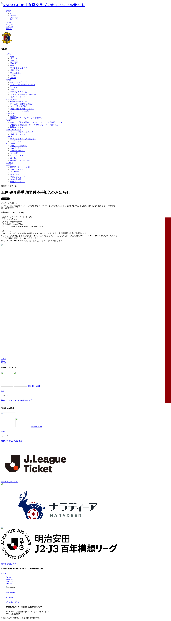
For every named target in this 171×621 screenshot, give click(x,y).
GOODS (9, 137)
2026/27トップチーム (18, 82)
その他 (13, 78)
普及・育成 (15, 70)
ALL (12, 13)
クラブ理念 (15, 172)
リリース (14, 15)
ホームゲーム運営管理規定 (21, 104)
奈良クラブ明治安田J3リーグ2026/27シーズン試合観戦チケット (36, 122)
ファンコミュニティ (18, 68)
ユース (13, 158)
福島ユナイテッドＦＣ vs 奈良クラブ (16, 400)
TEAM (8, 80)
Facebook (9, 27)
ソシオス (14, 87)
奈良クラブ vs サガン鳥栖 (11, 441)
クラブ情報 (15, 174)
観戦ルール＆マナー (18, 101)
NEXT (3, 363)
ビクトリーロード (17, 97)
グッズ (13, 65)
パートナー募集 (16, 169)
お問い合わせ (10, 592)
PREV (3, 359)
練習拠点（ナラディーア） (21, 160)
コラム (13, 75)
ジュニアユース (16, 156)
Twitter (8, 22)
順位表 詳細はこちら (9, 564)
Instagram (9, 24)
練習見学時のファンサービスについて (26, 118)
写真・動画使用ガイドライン (22, 109)
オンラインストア (17, 141)
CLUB (8, 165)
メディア (14, 18)
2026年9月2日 (36, 427)
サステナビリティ (17, 177)
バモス (13, 90)
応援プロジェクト (17, 182)
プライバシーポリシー (13, 602)
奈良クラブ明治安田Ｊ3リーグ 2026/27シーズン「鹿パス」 (34, 125)
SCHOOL (9, 163)
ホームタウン (15, 73)
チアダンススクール (18, 92)
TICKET (9, 120)
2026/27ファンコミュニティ (21, 132)
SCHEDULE (11, 114)
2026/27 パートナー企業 (20, 167)
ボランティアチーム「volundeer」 (24, 94)
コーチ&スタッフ (17, 151)
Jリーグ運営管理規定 (19, 106)
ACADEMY (10, 144)
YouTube (9, 29)
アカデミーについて (18, 146)
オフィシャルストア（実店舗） (23, 139)
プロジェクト (15, 148)
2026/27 (13, 116)
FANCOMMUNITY (13, 130)
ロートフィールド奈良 (19, 111)
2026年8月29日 (34, 386)
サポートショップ (17, 134)
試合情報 (14, 63)
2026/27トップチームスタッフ (22, 85)
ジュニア (14, 153)
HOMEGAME (11, 99)
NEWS (8, 11)
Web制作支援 (15, 179)
